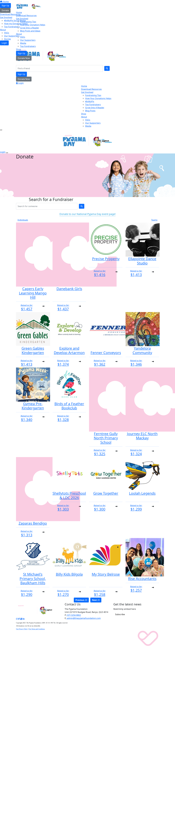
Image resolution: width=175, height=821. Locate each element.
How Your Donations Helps (98, 98)
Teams (154, 220)
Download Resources (26, 15)
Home (19, 12)
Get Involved (22, 18)
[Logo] (29, 5)
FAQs (22, 37)
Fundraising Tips (28, 21)
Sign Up (21, 53)
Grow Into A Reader (94, 107)
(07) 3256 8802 (73, 615)
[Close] (7, 152)
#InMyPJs (89, 101)
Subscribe (120, 614)
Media (23, 43)
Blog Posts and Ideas (30, 30)
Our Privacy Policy (22, 629)
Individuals (23, 220)
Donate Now (24, 58)
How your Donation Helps (32, 24)
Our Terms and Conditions (37, 629)
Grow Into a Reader (29, 27)
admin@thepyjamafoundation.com (83, 618)
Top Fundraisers (28, 46)
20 (81, 600)
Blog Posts (90, 110)
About (19, 34)
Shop (18, 49)
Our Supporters (27, 40)
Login (21, 83)
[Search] (107, 68)
